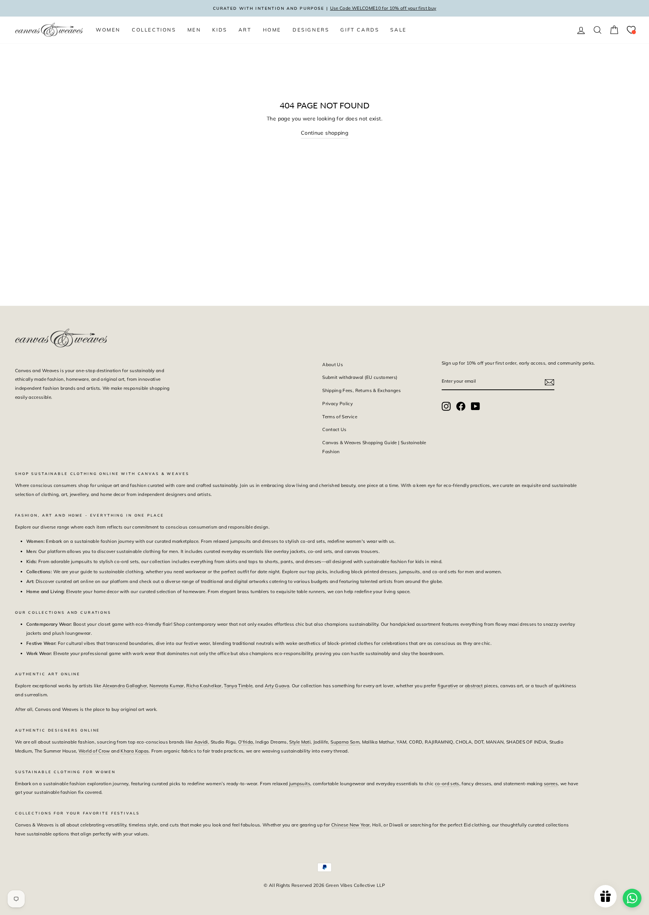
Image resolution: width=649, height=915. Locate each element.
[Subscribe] (549, 381)
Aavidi (201, 742)
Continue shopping (324, 132)
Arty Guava (277, 685)
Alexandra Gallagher (125, 685)
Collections (154, 30)
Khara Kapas (135, 751)
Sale (398, 30)
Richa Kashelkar (203, 685)
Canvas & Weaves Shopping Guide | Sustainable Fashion (374, 447)
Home (272, 30)
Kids (219, 30)
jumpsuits (299, 783)
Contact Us (334, 429)
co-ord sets (447, 783)
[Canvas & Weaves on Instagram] (446, 406)
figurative (448, 685)
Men (194, 30)
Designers (311, 30)
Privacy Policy (337, 403)
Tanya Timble (238, 685)
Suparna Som (345, 742)
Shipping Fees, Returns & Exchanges (361, 390)
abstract (474, 685)
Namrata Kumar (166, 685)
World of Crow (94, 751)
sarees (551, 783)
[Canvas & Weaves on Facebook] (460, 406)
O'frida (245, 742)
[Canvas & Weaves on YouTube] (475, 406)
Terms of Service (339, 416)
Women (108, 30)
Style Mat (299, 742)
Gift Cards (359, 30)
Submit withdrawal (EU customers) (359, 377)
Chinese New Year (350, 825)
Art (245, 30)
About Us (332, 364)
